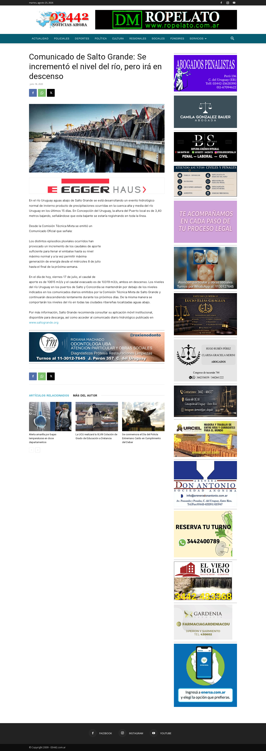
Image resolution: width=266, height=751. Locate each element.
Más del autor (85, 395)
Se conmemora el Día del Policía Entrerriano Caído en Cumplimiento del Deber (141, 438)
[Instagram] (228, 2)
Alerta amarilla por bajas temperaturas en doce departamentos (42, 438)
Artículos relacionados (49, 395)
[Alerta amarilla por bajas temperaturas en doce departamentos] (50, 416)
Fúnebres (177, 38)
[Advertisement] (135, 249)
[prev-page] (31, 450)
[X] (51, 93)
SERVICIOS (196, 38)
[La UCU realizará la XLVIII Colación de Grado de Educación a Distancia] (97, 416)
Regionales (137, 38)
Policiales (61, 38)
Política (101, 38)
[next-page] (37, 450)
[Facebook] (221, 2)
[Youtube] (234, 2)
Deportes (82, 38)
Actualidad (40, 38)
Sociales (158, 38)
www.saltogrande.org (43, 322)
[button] (232, 39)
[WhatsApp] (42, 93)
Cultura (118, 38)
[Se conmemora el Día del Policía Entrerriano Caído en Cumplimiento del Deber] (143, 416)
